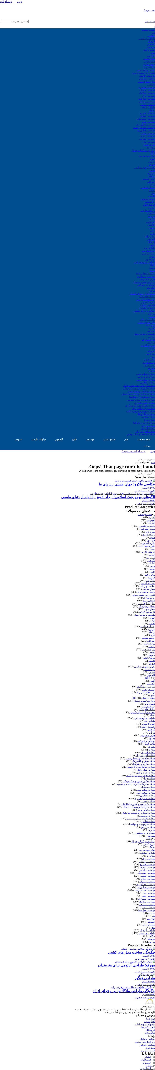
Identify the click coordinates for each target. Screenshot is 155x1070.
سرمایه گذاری (148, 345)
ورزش (151, 313)
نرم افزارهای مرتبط (145, 1042)
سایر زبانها (150, 236)
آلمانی (152, 219)
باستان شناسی (147, 187)
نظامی (151, 336)
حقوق (152, 537)
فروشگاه (150, 1030)
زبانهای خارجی (147, 210)
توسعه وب (150, 259)
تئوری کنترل (149, 144)
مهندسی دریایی (147, 136)
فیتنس (151, 316)
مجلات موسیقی (147, 815)
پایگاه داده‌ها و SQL (145, 273)
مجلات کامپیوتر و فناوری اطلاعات (138, 804)
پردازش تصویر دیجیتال (144, 282)
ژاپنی (152, 233)
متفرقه (151, 368)
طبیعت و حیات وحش (144, 333)
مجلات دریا (149, 420)
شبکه (152, 270)
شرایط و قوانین (147, 1045)
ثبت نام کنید (6, 1)
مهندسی (151, 84)
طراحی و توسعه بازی (144, 262)
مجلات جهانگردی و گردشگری (140, 405)
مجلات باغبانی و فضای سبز (141, 391)
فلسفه (151, 196)
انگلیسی (151, 213)
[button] (77, 490)
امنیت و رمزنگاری (146, 276)
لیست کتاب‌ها (148, 1027)
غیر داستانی (149, 365)
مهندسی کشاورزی (145, 124)
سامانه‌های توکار (147, 296)
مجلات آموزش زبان (145, 431)
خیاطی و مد (149, 67)
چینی (152, 230)
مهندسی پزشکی (147, 101)
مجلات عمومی (147, 801)
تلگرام (149, 1056)
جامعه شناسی (148, 199)
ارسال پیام (146, 1068)
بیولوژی (151, 173)
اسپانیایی (150, 222)
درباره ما (150, 1018)
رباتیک (152, 110)
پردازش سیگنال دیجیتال (143, 150)
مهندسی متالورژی (146, 130)
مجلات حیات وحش (145, 772)
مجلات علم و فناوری (144, 402)
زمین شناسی (148, 179)
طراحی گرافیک (147, 930)
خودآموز (151, 331)
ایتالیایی (151, 225)
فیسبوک (148, 1062)
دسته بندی (150, 21)
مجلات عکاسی (147, 382)
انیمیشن (151, 44)
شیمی (152, 170)
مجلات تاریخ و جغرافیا (144, 422)
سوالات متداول (147, 1039)
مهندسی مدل (148, 141)
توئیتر (149, 1065)
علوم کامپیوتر (148, 302)
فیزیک (152, 164)
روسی (152, 227)
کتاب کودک (149, 359)
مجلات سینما (148, 787)
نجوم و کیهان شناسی (144, 167)
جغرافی (151, 182)
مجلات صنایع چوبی (145, 374)
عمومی (151, 207)
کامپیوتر (151, 239)
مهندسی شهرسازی (145, 119)
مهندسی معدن (147, 133)
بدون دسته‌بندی (147, 529)
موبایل (152, 290)
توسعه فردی (148, 362)
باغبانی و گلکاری (147, 308)
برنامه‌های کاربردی (145, 299)
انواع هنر (151, 55)
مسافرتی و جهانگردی (144, 833)
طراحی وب (149, 248)
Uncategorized (145, 514)
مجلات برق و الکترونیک (143, 408)
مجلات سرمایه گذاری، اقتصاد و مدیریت (135, 784)
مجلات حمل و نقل (146, 414)
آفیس (152, 245)
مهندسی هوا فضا (146, 98)
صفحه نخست (148, 30)
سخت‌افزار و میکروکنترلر (142, 293)
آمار (153, 193)
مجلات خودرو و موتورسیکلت (140, 411)
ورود (19, 1)
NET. (152, 265)
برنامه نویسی (148, 253)
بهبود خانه (150, 325)
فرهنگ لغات (149, 204)
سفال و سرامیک (147, 78)
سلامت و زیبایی (147, 319)
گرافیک (151, 41)
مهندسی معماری (146, 87)
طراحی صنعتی (147, 107)
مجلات (151, 371)
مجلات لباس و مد (146, 377)
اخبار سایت (149, 1021)
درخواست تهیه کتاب (145, 1024)
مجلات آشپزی (148, 428)
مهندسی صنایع (147, 116)
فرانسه (151, 216)
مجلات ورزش (148, 425)
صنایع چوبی (149, 61)
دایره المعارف (148, 543)
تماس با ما (150, 1033)
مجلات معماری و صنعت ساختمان (138, 394)
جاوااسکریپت (148, 250)
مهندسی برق (148, 96)
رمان (152, 356)
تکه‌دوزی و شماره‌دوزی (143, 73)
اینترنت (151, 348)
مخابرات (151, 147)
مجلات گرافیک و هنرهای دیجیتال (139, 385)
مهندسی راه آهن (147, 870)
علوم (152, 159)
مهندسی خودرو (147, 113)
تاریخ (152, 184)
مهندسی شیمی (147, 104)
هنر (153, 32)
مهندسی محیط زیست (144, 127)
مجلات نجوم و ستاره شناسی (141, 400)
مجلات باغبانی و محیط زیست (140, 758)
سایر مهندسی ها (147, 156)
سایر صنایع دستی (146, 81)
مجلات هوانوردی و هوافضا (142, 397)
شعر (152, 53)
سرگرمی (150, 354)
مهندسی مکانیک (147, 93)
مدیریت (151, 342)
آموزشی (151, 351)
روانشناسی (149, 202)
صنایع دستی (149, 58)
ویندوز (152, 267)
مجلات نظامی (148, 417)
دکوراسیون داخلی (146, 322)
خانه (153, 462)
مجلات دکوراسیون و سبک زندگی (139, 388)
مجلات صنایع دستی (145, 379)
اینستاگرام (146, 1059)
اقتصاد (151, 190)
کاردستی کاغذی (147, 75)
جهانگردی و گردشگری (144, 311)
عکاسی (151, 35)
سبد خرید (150, 1047)
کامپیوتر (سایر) (147, 305)
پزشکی (151, 176)
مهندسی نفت (148, 121)
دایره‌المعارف (148, 339)
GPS (152, 153)
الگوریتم (151, 288)
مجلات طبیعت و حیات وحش (141, 434)
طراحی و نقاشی (147, 38)
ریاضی (151, 161)
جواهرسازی (149, 64)
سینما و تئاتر (149, 50)
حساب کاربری (148, 1050)
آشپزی (151, 328)
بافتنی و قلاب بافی (145, 70)
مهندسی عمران (147, 90)
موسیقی (151, 47)
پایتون (152, 256)
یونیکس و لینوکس (146, 285)
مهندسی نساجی (147, 139)
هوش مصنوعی (147, 279)
